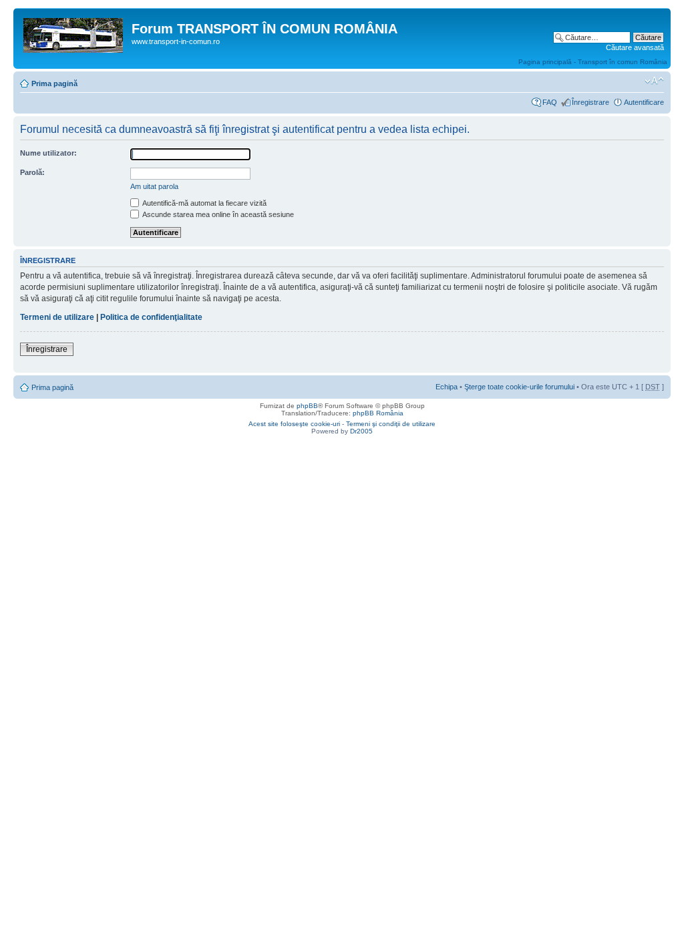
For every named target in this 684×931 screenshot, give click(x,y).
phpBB (307, 405)
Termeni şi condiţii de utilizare (391, 423)
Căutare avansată (635, 47)
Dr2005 (361, 431)
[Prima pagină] (74, 32)
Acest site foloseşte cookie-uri (294, 423)
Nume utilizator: (48, 153)
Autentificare (644, 102)
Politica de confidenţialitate (151, 317)
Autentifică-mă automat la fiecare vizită (204, 203)
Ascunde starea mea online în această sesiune (217, 214)
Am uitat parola (154, 186)
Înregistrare (590, 102)
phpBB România (378, 413)
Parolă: (32, 172)
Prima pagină (54, 83)
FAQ (549, 102)
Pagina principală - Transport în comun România (592, 61)
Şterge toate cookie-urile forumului (519, 387)
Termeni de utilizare (57, 317)
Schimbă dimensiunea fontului (654, 81)
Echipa (447, 387)
